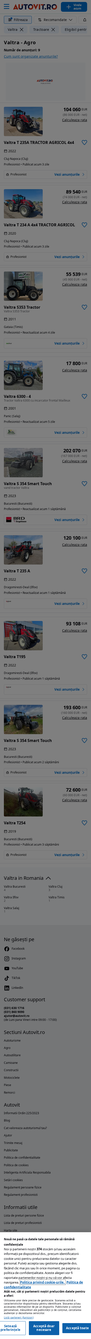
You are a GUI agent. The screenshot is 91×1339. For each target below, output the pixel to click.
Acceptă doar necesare (44, 1328)
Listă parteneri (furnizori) (19, 1317)
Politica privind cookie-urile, (42, 1282)
